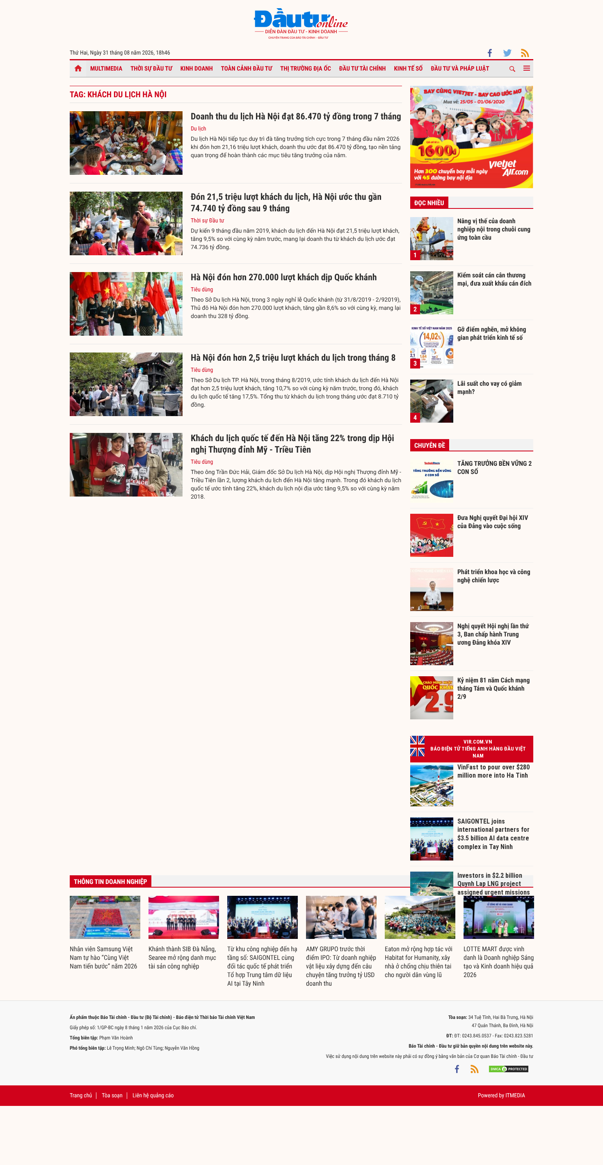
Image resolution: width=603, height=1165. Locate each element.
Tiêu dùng (202, 289)
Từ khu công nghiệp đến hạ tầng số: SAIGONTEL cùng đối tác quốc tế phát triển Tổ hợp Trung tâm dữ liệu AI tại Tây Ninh (262, 966)
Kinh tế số (408, 68)
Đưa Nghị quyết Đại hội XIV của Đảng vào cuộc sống (492, 522)
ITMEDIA (515, 1095)
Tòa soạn (112, 1095)
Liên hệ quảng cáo (153, 1095)
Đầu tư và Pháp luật (460, 68)
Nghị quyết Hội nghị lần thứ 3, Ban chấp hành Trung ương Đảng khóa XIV (493, 634)
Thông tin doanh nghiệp (110, 882)
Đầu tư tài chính (362, 68)
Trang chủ (81, 1095)
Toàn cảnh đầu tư (246, 68)
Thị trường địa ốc (305, 68)
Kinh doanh (196, 68)
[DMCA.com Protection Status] (508, 1068)
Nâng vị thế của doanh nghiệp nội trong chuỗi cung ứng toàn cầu (493, 229)
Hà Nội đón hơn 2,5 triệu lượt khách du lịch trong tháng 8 (293, 358)
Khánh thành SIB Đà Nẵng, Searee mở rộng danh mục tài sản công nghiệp (182, 957)
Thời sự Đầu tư (151, 68)
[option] (105, 933)
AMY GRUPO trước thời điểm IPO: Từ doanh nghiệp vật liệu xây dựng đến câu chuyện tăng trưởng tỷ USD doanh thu (341, 966)
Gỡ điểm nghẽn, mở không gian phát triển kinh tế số (491, 333)
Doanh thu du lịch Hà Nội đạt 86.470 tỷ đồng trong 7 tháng (296, 117)
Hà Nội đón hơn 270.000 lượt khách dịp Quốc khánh (284, 277)
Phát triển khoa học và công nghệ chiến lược (493, 576)
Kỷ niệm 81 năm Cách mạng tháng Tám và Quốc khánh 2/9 (493, 688)
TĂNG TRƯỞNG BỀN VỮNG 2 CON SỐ (494, 468)
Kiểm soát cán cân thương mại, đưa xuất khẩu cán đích (494, 279)
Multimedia (106, 68)
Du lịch (198, 129)
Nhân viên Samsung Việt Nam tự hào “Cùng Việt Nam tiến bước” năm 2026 (103, 957)
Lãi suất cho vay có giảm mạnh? (489, 388)
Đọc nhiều (429, 203)
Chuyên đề (429, 445)
